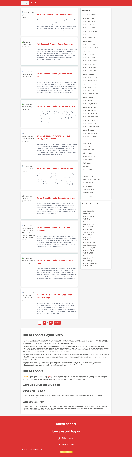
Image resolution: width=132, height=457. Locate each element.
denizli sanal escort (88, 226)
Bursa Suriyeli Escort (90, 117)
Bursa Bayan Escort (89, 28)
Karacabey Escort (89, 166)
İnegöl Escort (88, 160)
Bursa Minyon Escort (90, 90)
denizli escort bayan (88, 210)
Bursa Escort (35, 3)
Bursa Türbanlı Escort (90, 120)
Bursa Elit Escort (89, 38)
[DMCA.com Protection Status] (66, 453)
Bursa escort (26, 346)
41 (51, 322)
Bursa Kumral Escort (90, 80)
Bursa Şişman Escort (90, 110)
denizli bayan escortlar (89, 242)
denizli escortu (87, 223)
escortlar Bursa (51, 348)
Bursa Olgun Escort (90, 97)
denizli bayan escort (88, 211)
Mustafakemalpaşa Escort (92, 179)
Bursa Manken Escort (90, 84)
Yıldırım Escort (88, 196)
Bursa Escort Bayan (89, 44)
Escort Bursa (87, 143)
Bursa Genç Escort (89, 67)
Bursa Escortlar (89, 54)
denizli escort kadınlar (89, 229)
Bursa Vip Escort (88, 130)
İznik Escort (87, 163)
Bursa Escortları (89, 57)
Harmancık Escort (89, 156)
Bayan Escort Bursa (89, 18)
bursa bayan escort (37, 449)
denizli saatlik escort (88, 232)
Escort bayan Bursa (28, 348)
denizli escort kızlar (88, 227)
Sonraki (57, 322)
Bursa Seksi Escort (89, 107)
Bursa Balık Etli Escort (91, 24)
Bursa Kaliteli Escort (90, 77)
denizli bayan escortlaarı (89, 245)
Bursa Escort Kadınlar (90, 47)
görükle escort (66, 438)
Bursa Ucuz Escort (89, 123)
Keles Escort (87, 169)
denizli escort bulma (88, 253)
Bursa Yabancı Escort (90, 133)
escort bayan (87, 349)
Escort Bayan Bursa (89, 140)
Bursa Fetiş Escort (89, 64)
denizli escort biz (87, 265)
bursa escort (66, 424)
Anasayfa (25, 3)
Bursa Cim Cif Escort (90, 31)
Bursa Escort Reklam (90, 51)
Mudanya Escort (88, 176)
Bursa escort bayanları (97, 348)
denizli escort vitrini (88, 262)
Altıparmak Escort (89, 15)
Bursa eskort (89, 356)
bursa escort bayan (66, 431)
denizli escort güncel (88, 250)
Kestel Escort (88, 173)
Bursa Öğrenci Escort (90, 94)
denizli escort (86, 215)
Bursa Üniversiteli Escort (91, 127)
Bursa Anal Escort (89, 21)
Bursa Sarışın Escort (90, 104)
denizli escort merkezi (89, 247)
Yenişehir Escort (88, 193)
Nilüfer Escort (88, 183)
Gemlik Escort (88, 146)
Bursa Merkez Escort (90, 87)
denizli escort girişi (88, 249)
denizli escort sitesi (88, 237)
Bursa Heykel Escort (90, 74)
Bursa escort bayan (28, 362)
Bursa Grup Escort (89, 71)
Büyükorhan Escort (90, 136)
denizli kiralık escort (88, 234)
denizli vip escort (87, 241)
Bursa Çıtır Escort (89, 34)
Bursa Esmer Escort (90, 61)
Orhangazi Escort (89, 189)
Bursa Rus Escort (89, 100)
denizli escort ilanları (88, 224)
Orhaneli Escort (88, 186)
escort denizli (86, 213)
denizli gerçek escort (88, 260)
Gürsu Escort (87, 153)
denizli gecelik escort (88, 231)
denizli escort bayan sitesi (90, 263)
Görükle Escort (88, 150)
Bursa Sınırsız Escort (90, 113)
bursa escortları (66, 444)
